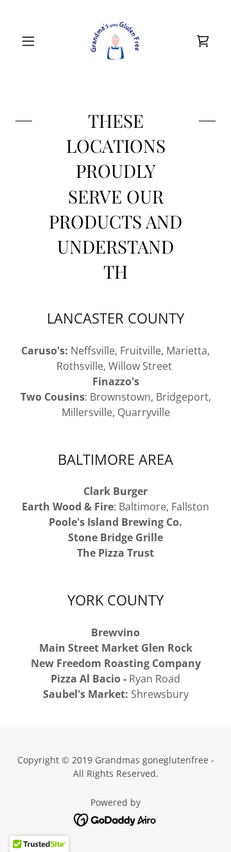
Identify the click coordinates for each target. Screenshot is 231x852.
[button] (30, 41)
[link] (115, 41)
